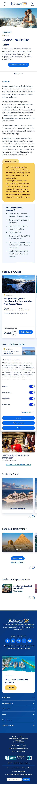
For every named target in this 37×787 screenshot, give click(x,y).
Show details (26, 412)
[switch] (32, 392)
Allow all (18, 418)
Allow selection (18, 423)
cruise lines (7, 32)
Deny (18, 428)
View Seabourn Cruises (18, 65)
